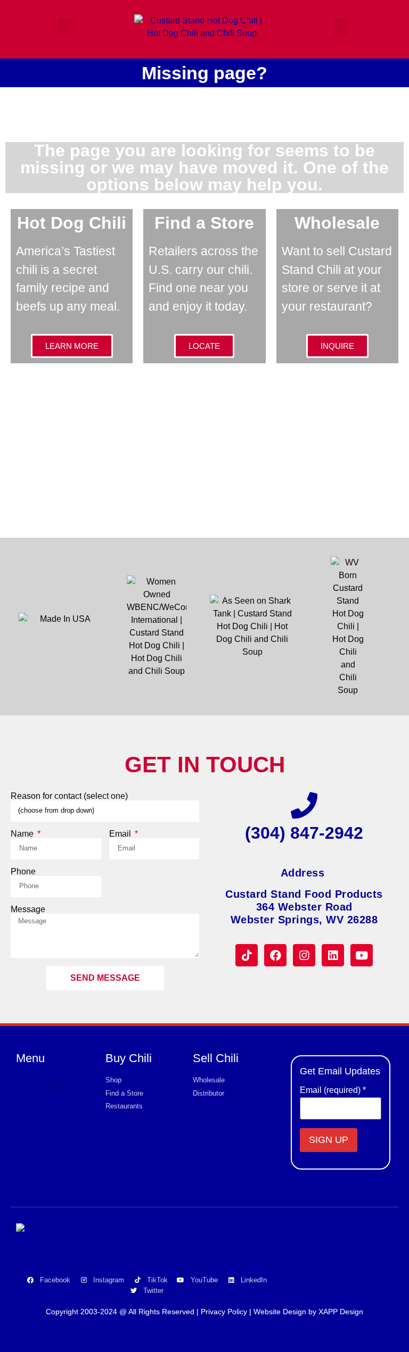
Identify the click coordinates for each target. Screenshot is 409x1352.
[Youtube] (361, 955)
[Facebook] (275, 955)
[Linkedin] (333, 955)
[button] (64, 27)
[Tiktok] (246, 955)
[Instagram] (304, 955)
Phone (23, 871)
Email (121, 834)
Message (28, 909)
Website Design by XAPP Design (308, 1311)
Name (23, 834)
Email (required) (333, 1090)
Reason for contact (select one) (69, 796)
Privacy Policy (224, 1311)
